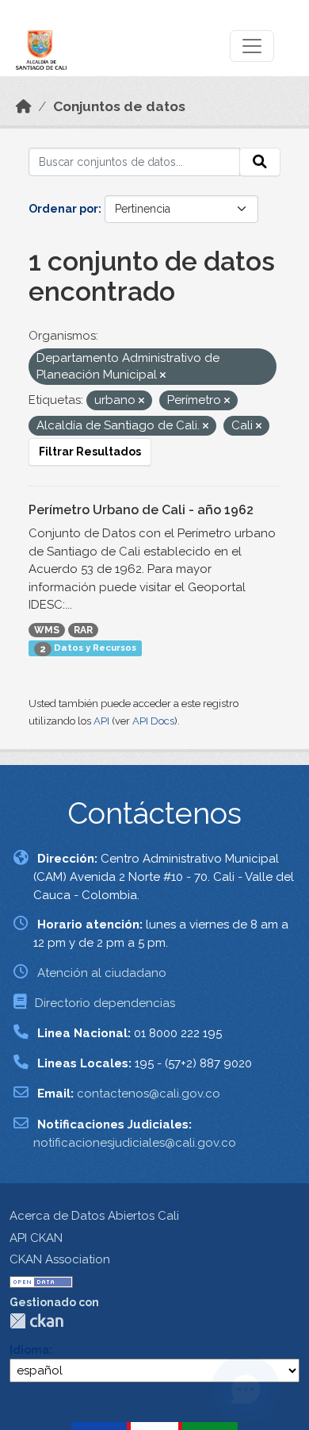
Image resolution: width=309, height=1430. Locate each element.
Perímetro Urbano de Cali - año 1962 (141, 509)
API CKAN (36, 1238)
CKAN (36, 1321)
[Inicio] (24, 106)
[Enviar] (259, 162)
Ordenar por (63, 208)
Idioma (29, 1350)
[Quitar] (163, 376)
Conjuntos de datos (119, 106)
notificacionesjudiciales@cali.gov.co (134, 1143)
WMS (46, 630)
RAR (83, 630)
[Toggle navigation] (252, 46)
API (101, 721)
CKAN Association (60, 1259)
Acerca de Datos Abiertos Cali (94, 1216)
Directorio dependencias (105, 1003)
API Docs (153, 721)
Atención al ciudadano (101, 973)
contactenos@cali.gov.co (148, 1093)
